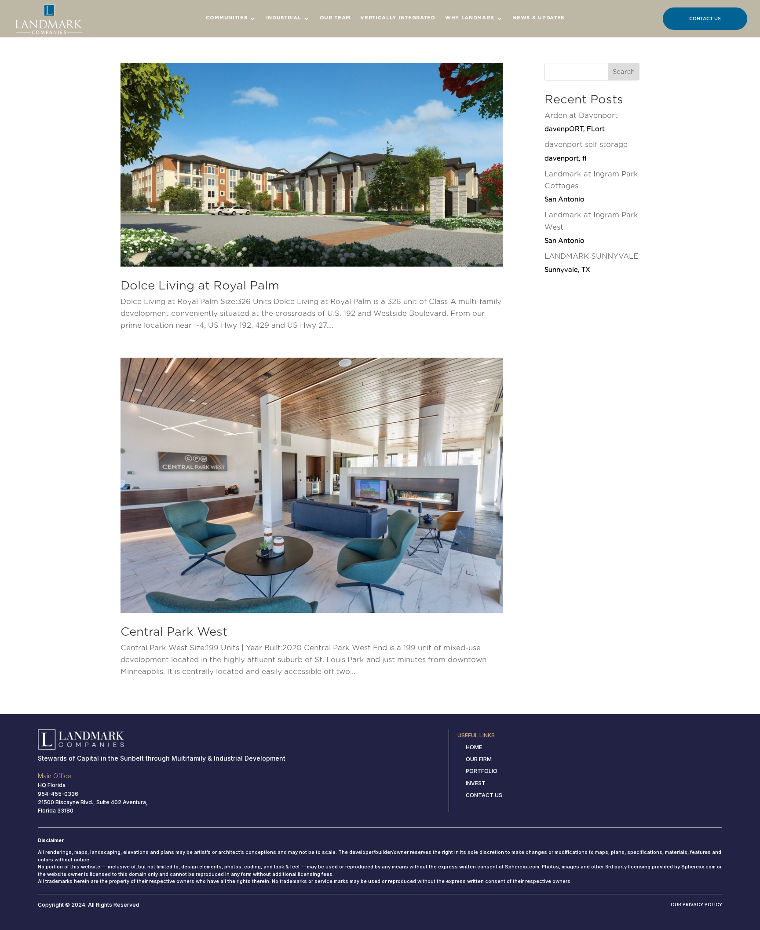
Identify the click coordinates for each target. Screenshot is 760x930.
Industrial (283, 18)
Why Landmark (469, 18)
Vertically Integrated (397, 18)
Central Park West (174, 631)
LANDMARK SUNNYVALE (591, 262)
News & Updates (538, 18)
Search (624, 71)
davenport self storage (586, 150)
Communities (227, 18)
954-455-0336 (58, 794)
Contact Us (705, 18)
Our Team (335, 18)
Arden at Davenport (581, 121)
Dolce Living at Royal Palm (200, 285)
